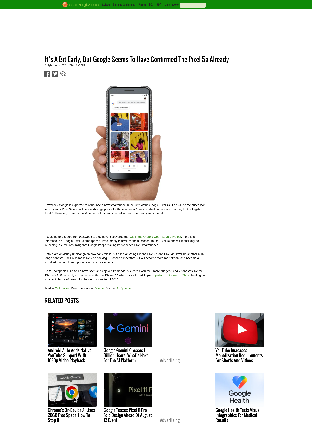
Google (99, 288)
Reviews (105, 4)
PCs (151, 4)
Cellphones (62, 288)
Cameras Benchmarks (124, 4)
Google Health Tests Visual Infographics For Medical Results (237, 415)
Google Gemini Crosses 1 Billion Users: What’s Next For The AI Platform (126, 355)
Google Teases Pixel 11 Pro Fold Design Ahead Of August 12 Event (128, 415)
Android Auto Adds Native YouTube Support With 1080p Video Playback (69, 355)
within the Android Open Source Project (155, 236)
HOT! (158, 4)
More (167, 4)
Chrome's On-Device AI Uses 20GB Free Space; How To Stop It (71, 415)
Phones (142, 4)
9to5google (123, 288)
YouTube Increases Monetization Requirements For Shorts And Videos (239, 355)
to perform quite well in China (171, 275)
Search (175, 5)
